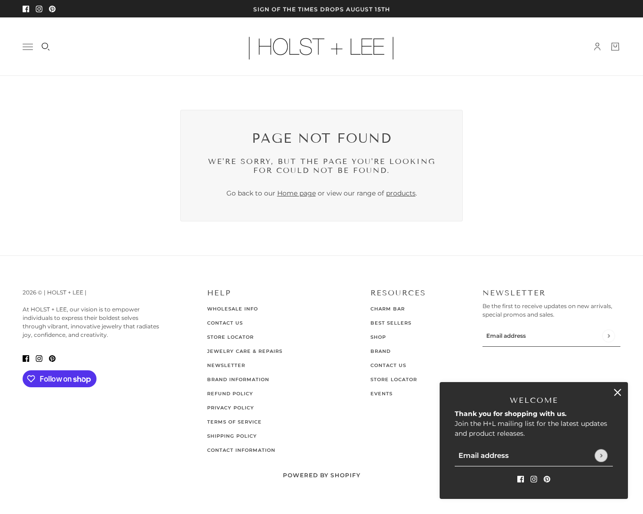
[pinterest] (52, 8)
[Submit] (601, 455)
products (401, 193)
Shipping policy (232, 436)
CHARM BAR (387, 309)
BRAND (380, 351)
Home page (296, 193)
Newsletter (226, 365)
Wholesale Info (232, 309)
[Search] (45, 46)
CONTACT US (388, 365)
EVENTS (381, 394)
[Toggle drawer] (28, 47)
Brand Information (238, 379)
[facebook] (26, 8)
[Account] (597, 46)
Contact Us (225, 323)
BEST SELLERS (390, 323)
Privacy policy (230, 408)
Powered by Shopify (322, 475)
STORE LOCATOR (393, 379)
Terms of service (234, 422)
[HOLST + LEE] (321, 47)
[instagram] (39, 8)
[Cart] (615, 46)
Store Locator (230, 337)
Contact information (241, 450)
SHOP (378, 337)
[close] (617, 392)
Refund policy (230, 394)
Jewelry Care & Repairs (244, 351)
